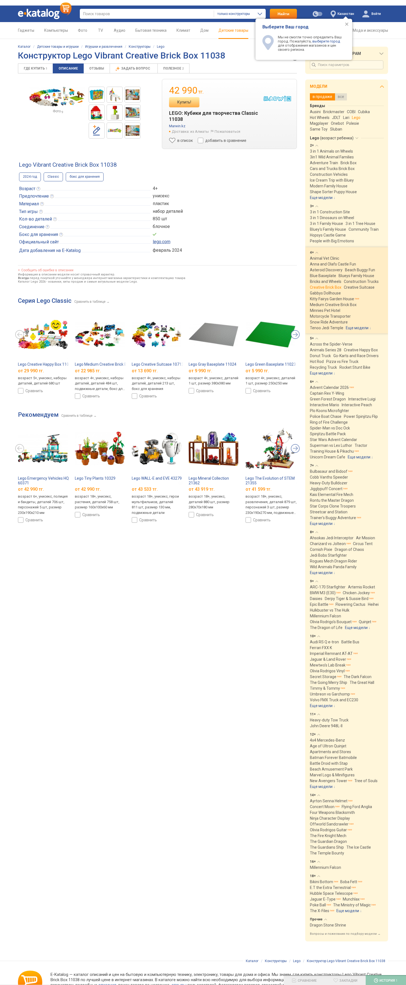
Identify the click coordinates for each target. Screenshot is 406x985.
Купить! (184, 102)
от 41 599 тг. (258, 489)
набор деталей (168, 211)
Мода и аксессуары (370, 30)
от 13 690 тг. (145, 370)
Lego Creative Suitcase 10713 (158, 364)
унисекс (161, 195)
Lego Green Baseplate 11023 (271, 364)
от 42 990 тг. (31, 489)
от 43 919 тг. (202, 489)
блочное (161, 226)
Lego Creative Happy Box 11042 (45, 364)
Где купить (35, 68)
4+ (155, 188)
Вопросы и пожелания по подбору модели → (345, 934)
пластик (161, 203)
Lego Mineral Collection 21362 (209, 480)
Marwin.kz (177, 126)
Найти (283, 14)
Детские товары (233, 30)
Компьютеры (56, 30)
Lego (160, 47)
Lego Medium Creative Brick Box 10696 (109, 364)
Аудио (119, 30)
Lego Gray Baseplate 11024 (212, 364)
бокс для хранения (85, 177)
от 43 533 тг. (145, 489)
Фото (82, 30)
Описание (68, 68)
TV (100, 30)
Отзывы (96, 68)
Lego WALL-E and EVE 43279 (157, 478)
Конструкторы (140, 47)
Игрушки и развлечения (103, 47)
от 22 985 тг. (88, 370)
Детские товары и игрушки (58, 47)
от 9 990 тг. (200, 370)
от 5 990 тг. (257, 370)
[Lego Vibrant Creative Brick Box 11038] (97, 95)
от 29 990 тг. (31, 370)
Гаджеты (26, 30)
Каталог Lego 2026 (32, 281)
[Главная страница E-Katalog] (45, 14)
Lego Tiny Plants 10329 (95, 478)
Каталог (24, 47)
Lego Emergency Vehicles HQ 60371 (43, 480)
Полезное (173, 68)
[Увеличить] (57, 97)
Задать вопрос (136, 68)
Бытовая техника (151, 30)
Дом (204, 30)
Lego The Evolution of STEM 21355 (270, 480)
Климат (183, 30)
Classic (53, 177)
